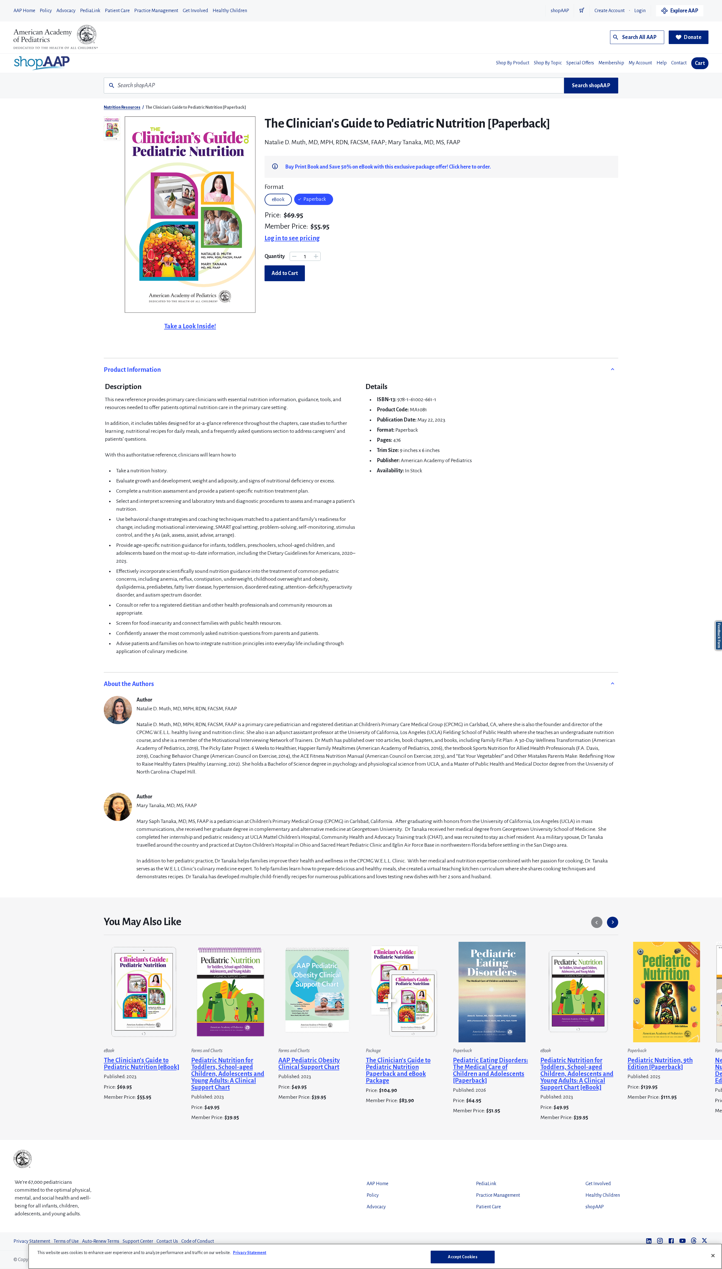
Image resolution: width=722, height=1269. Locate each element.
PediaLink (90, 10)
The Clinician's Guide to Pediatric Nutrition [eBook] (141, 1064)
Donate (692, 37)
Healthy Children (230, 10)
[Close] (713, 1255)
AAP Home (24, 10)
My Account (640, 62)
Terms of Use (66, 1241)
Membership (611, 62)
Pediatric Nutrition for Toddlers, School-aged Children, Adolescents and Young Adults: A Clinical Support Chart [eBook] (576, 1074)
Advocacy (66, 10)
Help (662, 62)
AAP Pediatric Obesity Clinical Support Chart (309, 1064)
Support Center (138, 1241)
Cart (700, 63)
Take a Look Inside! (190, 326)
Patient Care (117, 10)
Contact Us (167, 1241)
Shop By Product (512, 62)
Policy (46, 10)
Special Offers (580, 62)
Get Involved (195, 10)
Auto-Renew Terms (100, 1241)
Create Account (610, 10)
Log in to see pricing (292, 238)
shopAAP (560, 10)
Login (640, 10)
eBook (278, 199)
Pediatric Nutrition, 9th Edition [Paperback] (660, 1064)
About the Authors (129, 684)
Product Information (132, 369)
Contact (679, 62)
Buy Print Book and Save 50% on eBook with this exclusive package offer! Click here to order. (388, 167)
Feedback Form (719, 635)
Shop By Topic (548, 62)
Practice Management (156, 10)
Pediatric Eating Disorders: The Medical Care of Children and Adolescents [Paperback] (490, 1070)
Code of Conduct (197, 1241)
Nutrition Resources (122, 107)
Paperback (314, 199)
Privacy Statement (32, 1241)
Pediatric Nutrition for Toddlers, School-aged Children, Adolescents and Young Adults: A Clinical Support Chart (227, 1074)
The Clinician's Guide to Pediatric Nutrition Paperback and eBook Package (398, 1070)
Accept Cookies (462, 1257)
